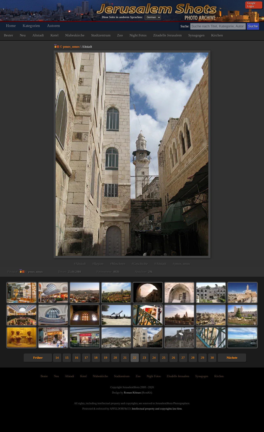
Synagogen (196, 35)
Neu (23, 35)
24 (154, 357)
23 (144, 357)
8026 (116, 271)
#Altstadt (80, 264)
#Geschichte (140, 264)
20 (115, 357)
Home (11, 25)
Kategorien (31, 25)
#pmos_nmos (181, 264)
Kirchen (217, 35)
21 (125, 357)
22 (134, 357)
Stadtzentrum (101, 35)
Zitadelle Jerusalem (167, 35)
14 (57, 357)
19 (105, 357)
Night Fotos (138, 35)
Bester (8, 35)
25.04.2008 (74, 271)
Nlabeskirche (75, 35)
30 (212, 357)
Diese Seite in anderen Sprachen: (122, 17)
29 (202, 357)
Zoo (120, 35)
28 (192, 357)
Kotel (55, 35)
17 (86, 357)
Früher (38, 357)
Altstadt (38, 35)
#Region (98, 264)
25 (163, 357)
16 (76, 357)
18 (96, 357)
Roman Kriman (132, 392)
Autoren (53, 25)
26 (173, 357)
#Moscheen (117, 264)
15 (66, 357)
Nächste (232, 357)
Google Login (251, 4)
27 (183, 357)
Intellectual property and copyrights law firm (157, 408)
